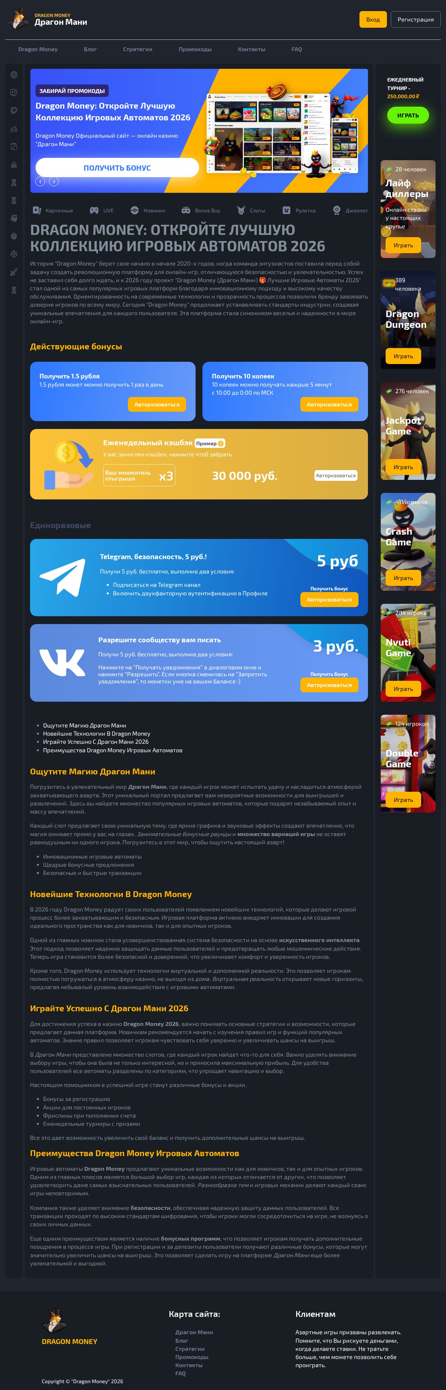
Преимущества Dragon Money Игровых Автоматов (113, 750)
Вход (373, 19)
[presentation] (40, 181)
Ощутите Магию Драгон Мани (84, 725)
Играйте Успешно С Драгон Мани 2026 (96, 741)
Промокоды (195, 49)
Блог (90, 49)
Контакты (251, 49)
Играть (117, 167)
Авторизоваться (157, 404)
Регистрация (416, 19)
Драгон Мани (194, 1332)
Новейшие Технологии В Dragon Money (97, 733)
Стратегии (137, 49)
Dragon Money (38, 49)
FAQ (297, 49)
